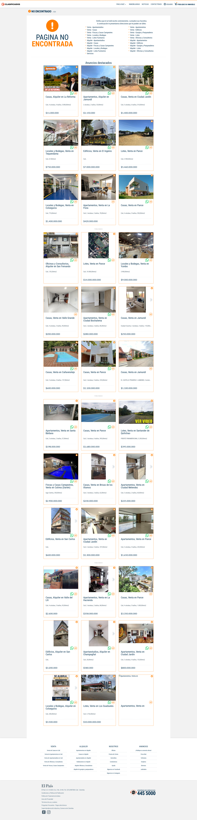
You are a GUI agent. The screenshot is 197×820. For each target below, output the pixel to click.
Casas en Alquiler (83, 754)
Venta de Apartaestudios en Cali (53, 758)
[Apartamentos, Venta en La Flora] (98, 187)
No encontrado (41, 11)
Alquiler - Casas (92, 43)
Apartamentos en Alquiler (83, 750)
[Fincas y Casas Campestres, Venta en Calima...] (61, 466)
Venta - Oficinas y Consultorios (141, 38)
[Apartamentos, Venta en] (136, 687)
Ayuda (113, 765)
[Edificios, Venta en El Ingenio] (98, 133)
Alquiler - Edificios (136, 43)
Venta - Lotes (135, 35)
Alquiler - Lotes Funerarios (96, 51)
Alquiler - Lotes (135, 48)
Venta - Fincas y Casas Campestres (99, 32)
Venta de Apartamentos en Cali (53, 754)
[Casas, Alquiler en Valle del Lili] (61, 579)
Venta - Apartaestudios (95, 27)
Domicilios (113, 758)
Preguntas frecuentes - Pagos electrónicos (54, 805)
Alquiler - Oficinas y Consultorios (141, 51)
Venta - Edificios (136, 30)
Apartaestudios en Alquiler (83, 758)
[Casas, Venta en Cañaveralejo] (61, 354)
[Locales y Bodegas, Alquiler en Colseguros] (61, 688)
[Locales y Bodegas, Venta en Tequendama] (61, 133)
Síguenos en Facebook (113, 769)
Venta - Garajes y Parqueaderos (141, 32)
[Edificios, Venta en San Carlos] (61, 521)
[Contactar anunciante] (75, 94)
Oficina (113, 750)
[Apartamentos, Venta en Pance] (136, 521)
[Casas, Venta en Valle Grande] (61, 300)
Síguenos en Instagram (113, 773)
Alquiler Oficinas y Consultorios (83, 765)
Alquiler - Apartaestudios (96, 40)
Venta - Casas (92, 30)
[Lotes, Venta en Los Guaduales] (98, 688)
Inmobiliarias (134, 4)
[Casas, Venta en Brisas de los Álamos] (98, 466)
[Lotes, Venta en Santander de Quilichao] (136, 412)
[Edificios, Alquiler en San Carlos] (61, 633)
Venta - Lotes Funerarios (96, 38)
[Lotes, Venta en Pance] (136, 133)
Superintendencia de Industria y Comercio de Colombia (57, 808)
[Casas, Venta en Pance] (136, 187)
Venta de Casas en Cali (53, 750)
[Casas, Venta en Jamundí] (136, 300)
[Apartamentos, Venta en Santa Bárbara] (61, 412)
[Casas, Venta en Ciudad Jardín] (136, 78)
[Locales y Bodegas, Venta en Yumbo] (136, 245)
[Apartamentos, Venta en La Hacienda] (98, 579)
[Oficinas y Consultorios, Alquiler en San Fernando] (61, 245)
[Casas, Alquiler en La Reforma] (61, 78)
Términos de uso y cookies (49, 802)
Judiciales (143, 769)
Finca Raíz (120, 4)
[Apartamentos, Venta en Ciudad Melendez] (136, 466)
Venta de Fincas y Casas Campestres (53, 765)
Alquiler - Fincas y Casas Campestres (100, 46)
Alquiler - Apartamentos (138, 40)
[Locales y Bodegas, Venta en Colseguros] (61, 187)
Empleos (143, 762)
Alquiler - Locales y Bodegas (97, 48)
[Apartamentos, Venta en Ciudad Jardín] (98, 521)
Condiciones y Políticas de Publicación (53, 793)
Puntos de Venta (113, 754)
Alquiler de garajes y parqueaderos (83, 769)
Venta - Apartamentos (138, 27)
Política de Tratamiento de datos (51, 796)
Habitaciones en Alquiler (83, 762)
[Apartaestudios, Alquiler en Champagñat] (98, 633)
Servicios (90, 53)
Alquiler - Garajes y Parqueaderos (142, 46)
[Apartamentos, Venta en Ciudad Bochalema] (98, 300)
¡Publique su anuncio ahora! (143, 750)
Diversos (143, 765)
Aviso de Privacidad (47, 799)
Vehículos (143, 758)
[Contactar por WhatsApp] (72, 94)
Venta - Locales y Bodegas (96, 35)
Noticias (145, 4)
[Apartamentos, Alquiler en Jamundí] (98, 78)
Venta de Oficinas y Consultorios (53, 762)
